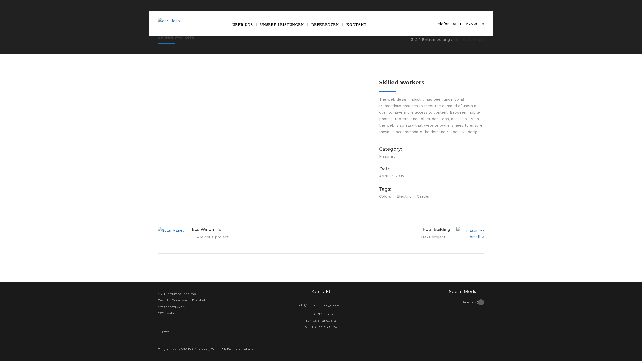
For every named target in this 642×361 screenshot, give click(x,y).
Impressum (166, 331)
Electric (404, 196)
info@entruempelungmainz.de (321, 305)
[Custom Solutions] (265, 96)
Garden (424, 196)
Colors (385, 196)
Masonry (387, 156)
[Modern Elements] (265, 82)
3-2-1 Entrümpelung (430, 39)
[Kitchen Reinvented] (265, 89)
